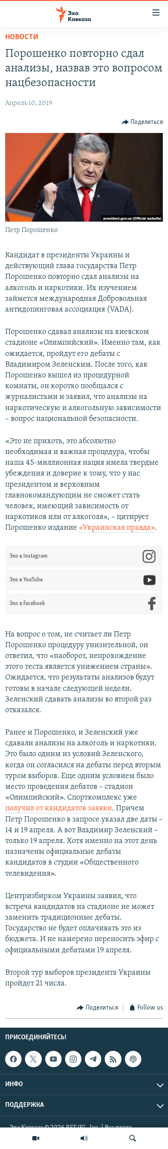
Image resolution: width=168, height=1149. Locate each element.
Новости (21, 37)
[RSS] (113, 1059)
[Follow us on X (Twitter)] (33, 1059)
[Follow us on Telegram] (93, 1059)
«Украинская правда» (117, 528)
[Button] (142, 122)
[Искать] (133, 1138)
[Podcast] (133, 1059)
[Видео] (36, 1138)
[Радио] (84, 1138)
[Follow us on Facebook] (13, 1059)
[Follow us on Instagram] (73, 1059)
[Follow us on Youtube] (53, 1059)
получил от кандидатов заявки (58, 808)
